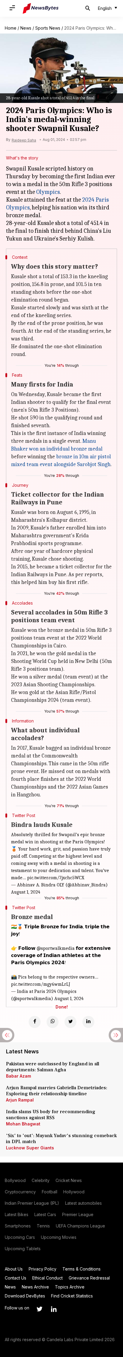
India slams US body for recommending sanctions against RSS (50, 1115)
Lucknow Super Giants (30, 1147)
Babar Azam (18, 1075)
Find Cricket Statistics (72, 1295)
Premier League (77, 1214)
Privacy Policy (42, 1268)
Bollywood (15, 1180)
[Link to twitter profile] (39, 1309)
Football (49, 1191)
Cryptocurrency (20, 1191)
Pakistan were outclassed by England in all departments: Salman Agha (52, 1067)
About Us (14, 1268)
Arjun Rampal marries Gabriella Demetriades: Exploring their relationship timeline (56, 1091)
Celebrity (41, 1180)
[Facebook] (35, 1022)
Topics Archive (69, 1286)
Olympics (48, 191)
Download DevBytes (25, 1295)
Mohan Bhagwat (23, 1123)
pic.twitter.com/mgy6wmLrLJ (40, 984)
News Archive (35, 1286)
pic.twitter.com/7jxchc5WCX (55, 877)
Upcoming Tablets (23, 1248)
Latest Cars (45, 1214)
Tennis (43, 1225)
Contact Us (15, 1277)
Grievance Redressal (89, 1277)
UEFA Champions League (80, 1225)
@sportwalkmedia (56, 948)
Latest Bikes (16, 1214)
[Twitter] (70, 1022)
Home (10, 28)
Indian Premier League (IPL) (32, 1203)
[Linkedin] (88, 1022)
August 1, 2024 (25, 892)
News (25, 28)
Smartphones (18, 1225)
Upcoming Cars (20, 1237)
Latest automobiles (83, 1203)
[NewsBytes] (41, 8)
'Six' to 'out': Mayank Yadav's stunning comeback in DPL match (61, 1139)
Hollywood (73, 1191)
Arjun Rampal (20, 1099)
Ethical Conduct (47, 1277)
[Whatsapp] (53, 1022)
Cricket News (69, 1180)
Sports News (47, 28)
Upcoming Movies (58, 1237)
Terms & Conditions (81, 1268)
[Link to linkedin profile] (54, 1309)
